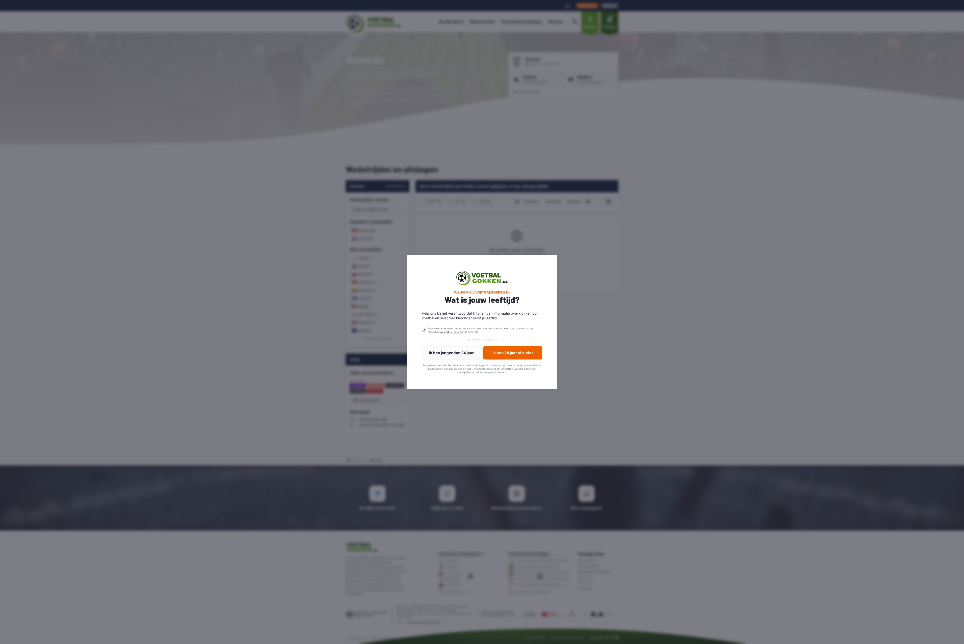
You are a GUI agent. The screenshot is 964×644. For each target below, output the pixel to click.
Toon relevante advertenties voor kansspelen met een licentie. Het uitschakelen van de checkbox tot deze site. (480, 330)
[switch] (424, 330)
